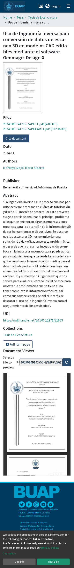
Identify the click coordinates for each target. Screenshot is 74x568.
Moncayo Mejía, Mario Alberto (24, 168)
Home (7, 17)
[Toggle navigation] (68, 6)
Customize (9, 553)
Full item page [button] (19, 344)
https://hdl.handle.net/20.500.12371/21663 (33, 320)
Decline (19, 561)
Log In (56, 6)
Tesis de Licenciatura (42, 17)
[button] (47, 6)
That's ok (53, 561)
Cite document (16, 138)
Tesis (20, 17)
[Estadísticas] (41, 6)
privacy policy (49, 547)
